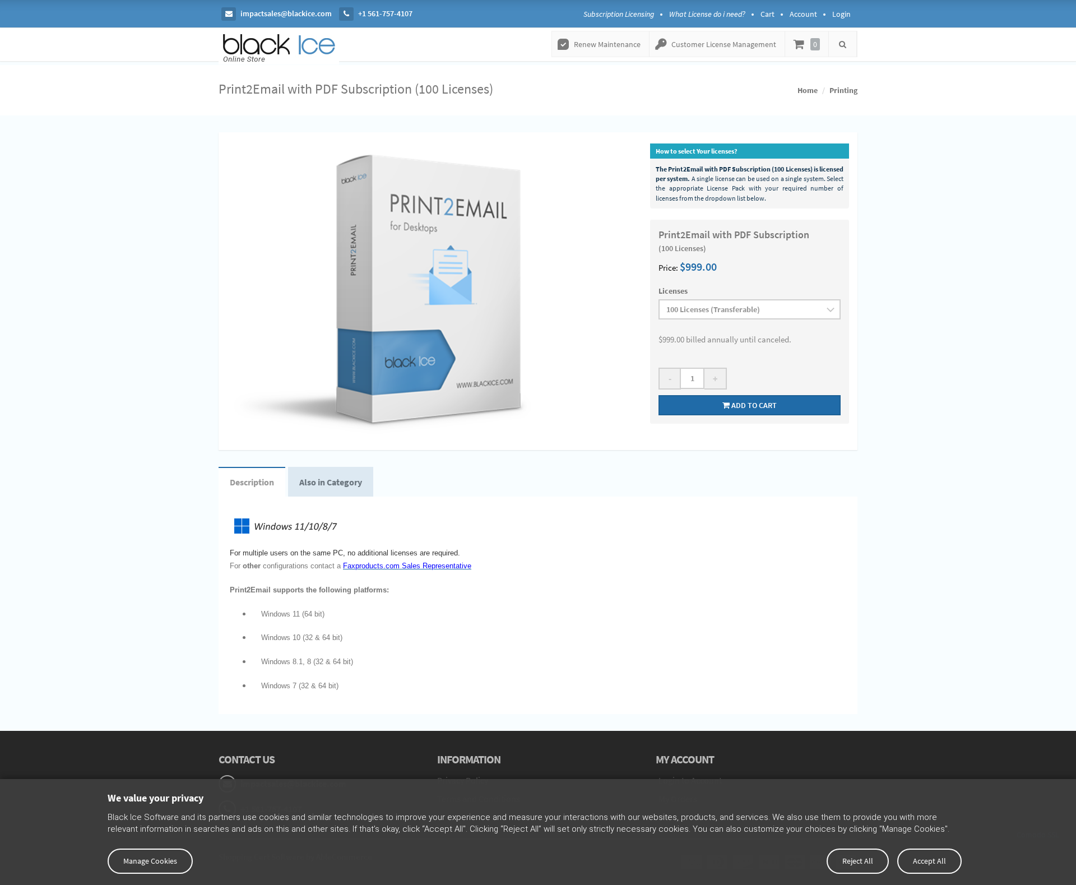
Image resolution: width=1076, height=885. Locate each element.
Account (803, 14)
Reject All (857, 861)
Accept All (929, 861)
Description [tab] (252, 482)
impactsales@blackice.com (285, 13)
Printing (843, 90)
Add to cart (753, 405)
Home (807, 90)
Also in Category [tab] (330, 482)
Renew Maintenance (607, 44)
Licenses (673, 291)
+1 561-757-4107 (384, 13)
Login (841, 14)
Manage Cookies (150, 861)
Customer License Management (723, 44)
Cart (767, 14)
